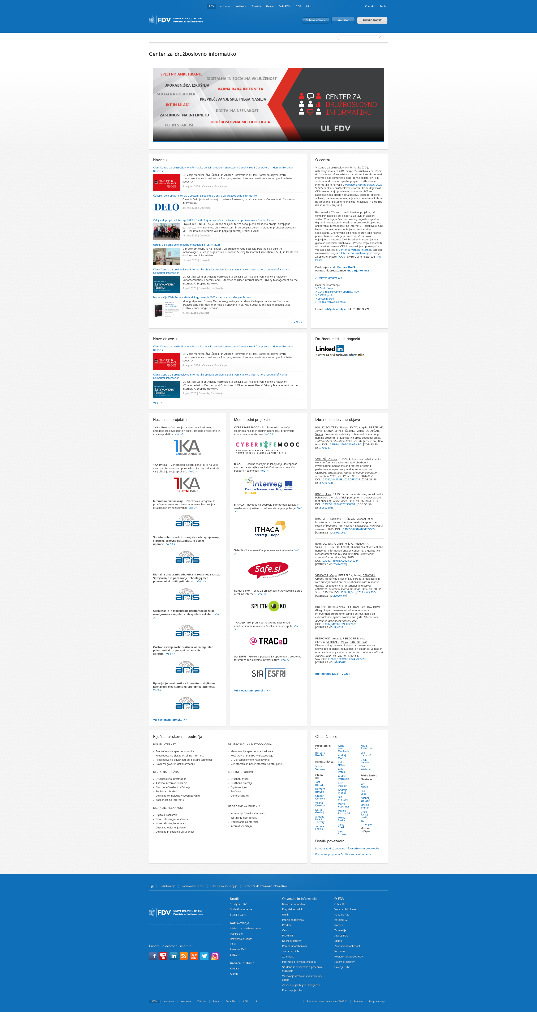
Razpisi (338, 925)
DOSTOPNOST (372, 20)
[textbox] (361, 37)
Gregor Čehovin (320, 797)
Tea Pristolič (343, 798)
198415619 (339, 662)
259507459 (325, 508)
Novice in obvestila (293, 904)
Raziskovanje (167, 886)
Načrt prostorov (291, 941)
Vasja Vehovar (320, 768)
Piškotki (358, 1001)
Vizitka (338, 941)
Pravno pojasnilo (292, 990)
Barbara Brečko (320, 754)
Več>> (157, 690)
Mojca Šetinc (342, 819)
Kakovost (224, 6)
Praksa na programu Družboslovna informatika (343, 854)
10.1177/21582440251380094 (338, 504)
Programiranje (377, 1001)
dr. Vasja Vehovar (358, 270)
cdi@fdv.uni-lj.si (335, 309)
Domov (152, 886)
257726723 (325, 483)
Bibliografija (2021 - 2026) (332, 674)
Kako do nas (341, 914)
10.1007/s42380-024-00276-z (339, 624)
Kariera (234, 968)
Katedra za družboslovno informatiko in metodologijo (347, 848)
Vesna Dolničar (320, 804)
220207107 (339, 596)
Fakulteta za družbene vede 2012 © (327, 1001)
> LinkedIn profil (325, 298)
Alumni (234, 974)
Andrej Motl (342, 757)
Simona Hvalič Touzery (320, 819)
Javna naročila (290, 951)
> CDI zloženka (324, 288)
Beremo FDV (238, 949)
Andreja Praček (342, 791)
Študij (234, 898)
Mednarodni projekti (251, 420)
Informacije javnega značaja (299, 962)
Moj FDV (343, 20)
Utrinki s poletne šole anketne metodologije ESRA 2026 (186, 245)
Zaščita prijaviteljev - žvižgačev (301, 985)
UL (308, 6)
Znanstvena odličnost (347, 946)
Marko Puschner (343, 805)
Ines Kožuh (364, 785)
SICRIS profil (325, 295)
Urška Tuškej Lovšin (364, 815)
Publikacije (236, 934)
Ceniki (285, 930)
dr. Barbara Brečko (345, 267)
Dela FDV (284, 6)
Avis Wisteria (366, 768)
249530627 (340, 532)
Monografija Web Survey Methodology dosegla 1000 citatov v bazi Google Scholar (202, 297)
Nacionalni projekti (168, 420)
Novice (159, 160)
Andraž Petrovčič (343, 777)
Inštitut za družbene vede (245, 928)
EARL (233, 944)
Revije (270, 6)
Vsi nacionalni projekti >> (170, 720)
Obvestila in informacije (300, 898)
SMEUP (234, 954)
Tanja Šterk (341, 826)
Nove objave (163, 339)
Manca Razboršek (344, 812)
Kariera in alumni (242, 963)
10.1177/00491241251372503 (358, 529)
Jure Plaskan (342, 784)
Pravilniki (287, 935)
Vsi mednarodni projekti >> (252, 690)
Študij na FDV (238, 904)
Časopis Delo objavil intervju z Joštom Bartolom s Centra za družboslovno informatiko (205, 195)
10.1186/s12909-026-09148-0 (344, 444)
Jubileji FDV (341, 935)
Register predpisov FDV (348, 956)
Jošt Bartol (319, 783)
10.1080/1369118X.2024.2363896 (347, 659)
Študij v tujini (238, 914)
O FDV (339, 898)
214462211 (339, 627)
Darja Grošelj (319, 811)
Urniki (285, 914)
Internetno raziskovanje (355, 253)
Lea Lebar (364, 792)
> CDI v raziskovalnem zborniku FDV (337, 292)
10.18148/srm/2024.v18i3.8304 (359, 592)
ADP (298, 6)
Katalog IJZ (341, 920)
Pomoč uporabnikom (294, 946)
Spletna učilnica (315, 20)
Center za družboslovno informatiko (265, 886)
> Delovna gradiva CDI (328, 278)
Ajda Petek (341, 770)
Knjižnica (241, 6)
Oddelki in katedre (241, 909)
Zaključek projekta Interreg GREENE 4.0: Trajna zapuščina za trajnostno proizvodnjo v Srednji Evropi (214, 220)
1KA (340, 257)
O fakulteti (340, 904)
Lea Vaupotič (366, 754)
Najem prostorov (344, 962)
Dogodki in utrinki (292, 909)
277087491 (325, 448)
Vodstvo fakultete (345, 909)
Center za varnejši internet (355, 250)
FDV (211, 6)
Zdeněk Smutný (365, 799)
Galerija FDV (342, 967)
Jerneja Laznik (319, 828)
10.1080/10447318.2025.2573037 (341, 479)
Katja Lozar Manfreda (343, 749)
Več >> (298, 322)
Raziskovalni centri (192, 886)
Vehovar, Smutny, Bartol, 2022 (363, 185)
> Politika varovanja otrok (330, 302)
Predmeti (287, 925)
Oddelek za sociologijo (223, 886)
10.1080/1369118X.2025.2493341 (341, 561)
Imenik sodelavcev (293, 920)
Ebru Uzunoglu (366, 823)
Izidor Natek (341, 764)
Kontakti (370, 6)
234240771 (339, 564)
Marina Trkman (365, 806)
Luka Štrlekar (343, 833)
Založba (256, 6)
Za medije (288, 956)
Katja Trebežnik (366, 747)
